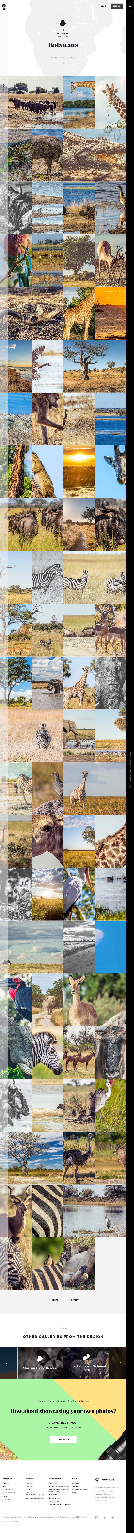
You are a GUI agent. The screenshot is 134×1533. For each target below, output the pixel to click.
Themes (29, 1486)
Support (75, 1486)
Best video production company (35, 1494)
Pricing (29, 1490)
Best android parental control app (58, 1491)
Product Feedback (80, 1490)
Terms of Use (54, 1498)
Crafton (15, 1521)
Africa (5, 1496)
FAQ (74, 1493)
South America (9, 1493)
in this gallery (63, 57)
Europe (6, 1483)
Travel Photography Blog (59, 1486)
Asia (4, 1486)
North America (9, 1490)
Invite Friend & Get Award (60, 1504)
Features (29, 1483)
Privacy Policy (54, 1501)
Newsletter (53, 1495)
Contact (75, 1483)
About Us (53, 1483)
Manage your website (35, 1498)
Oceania (6, 1499)
